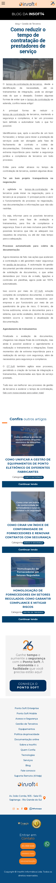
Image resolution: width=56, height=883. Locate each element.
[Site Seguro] (23, 823)
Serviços (28, 760)
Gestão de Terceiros (31, 24)
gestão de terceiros (16, 264)
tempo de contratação (38, 99)
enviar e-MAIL (28, 854)
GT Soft (39, 291)
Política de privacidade (26, 734)
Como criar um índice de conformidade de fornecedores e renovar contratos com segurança (28, 531)
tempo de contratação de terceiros (24, 84)
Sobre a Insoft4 (28, 744)
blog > (18, 24)
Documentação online (26, 739)
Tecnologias (28, 755)
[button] (2, 3)
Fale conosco (28, 770)
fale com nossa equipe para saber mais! (23, 392)
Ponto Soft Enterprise (27, 708)
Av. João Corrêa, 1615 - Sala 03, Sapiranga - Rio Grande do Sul (25, 798)
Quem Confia (28, 750)
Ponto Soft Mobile (27, 713)
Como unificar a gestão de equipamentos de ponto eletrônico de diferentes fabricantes (28, 465)
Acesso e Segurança (26, 718)
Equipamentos (26, 729)
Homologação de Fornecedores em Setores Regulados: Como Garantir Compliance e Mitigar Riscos (28, 599)
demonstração (28, 861)
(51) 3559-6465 (28, 846)
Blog (28, 765)
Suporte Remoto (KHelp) (28, 776)
